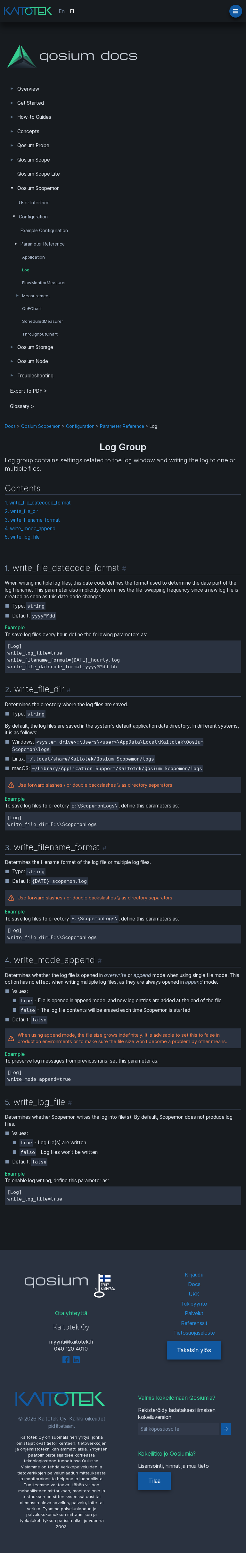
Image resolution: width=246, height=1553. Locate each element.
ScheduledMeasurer (42, 321)
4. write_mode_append (30, 529)
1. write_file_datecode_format (38, 503)
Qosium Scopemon (38, 188)
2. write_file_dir (21, 511)
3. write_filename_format (32, 520)
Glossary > (22, 406)
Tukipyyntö (194, 1303)
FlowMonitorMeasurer (44, 282)
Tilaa (154, 1480)
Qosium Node (32, 361)
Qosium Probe (33, 145)
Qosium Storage (35, 347)
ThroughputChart (40, 334)
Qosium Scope (33, 160)
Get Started (30, 103)
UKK (194, 1294)
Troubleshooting (35, 376)
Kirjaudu (194, 1274)
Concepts (28, 131)
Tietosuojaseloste (194, 1333)
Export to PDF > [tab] (28, 391)
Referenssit (194, 1323)
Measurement (36, 295)
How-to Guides (34, 117)
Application (33, 257)
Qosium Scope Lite (38, 174)
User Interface (34, 203)
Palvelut (194, 1313)
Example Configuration (44, 230)
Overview (28, 89)
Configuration (33, 217)
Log (25, 269)
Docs (10, 426)
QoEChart (32, 308)
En (62, 11)
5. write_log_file (22, 537)
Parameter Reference (42, 243)
